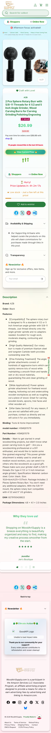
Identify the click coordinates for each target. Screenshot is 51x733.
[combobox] (25, 13)
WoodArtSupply (16, 717)
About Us (8, 722)
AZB (25, 97)
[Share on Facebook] (16, 213)
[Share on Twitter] (22, 213)
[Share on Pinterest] (28, 213)
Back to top (25, 597)
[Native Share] (34, 213)
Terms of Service (20, 722)
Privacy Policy (10, 725)
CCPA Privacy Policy (26, 727)
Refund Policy (34, 722)
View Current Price (25, 152)
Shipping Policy (23, 725)
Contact (35, 725)
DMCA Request (10, 727)
